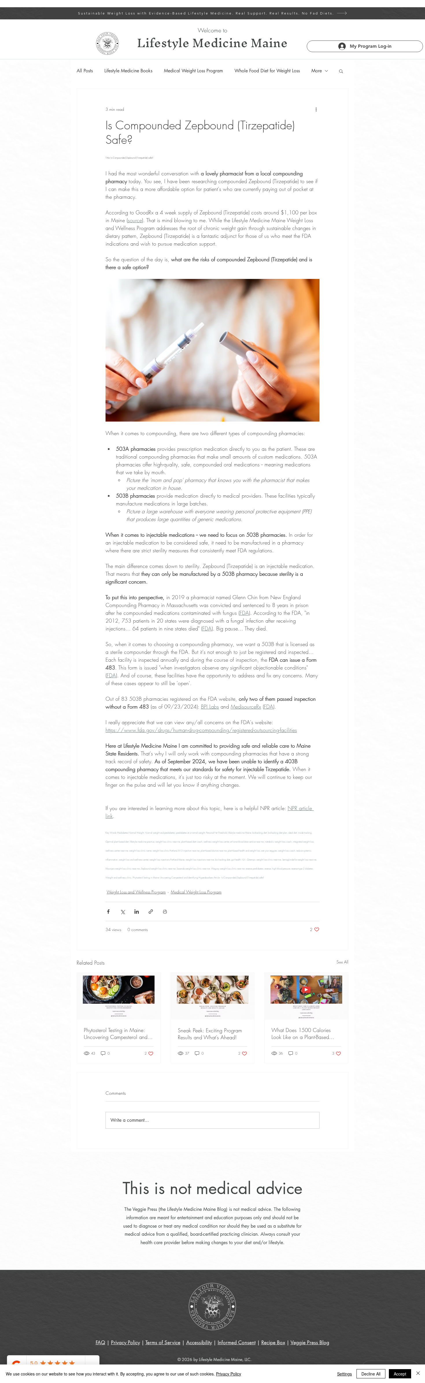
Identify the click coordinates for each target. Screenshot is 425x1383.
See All (342, 962)
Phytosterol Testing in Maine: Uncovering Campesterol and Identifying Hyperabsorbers (115, 1033)
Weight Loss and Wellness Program (136, 892)
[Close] (418, 1373)
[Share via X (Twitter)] (122, 911)
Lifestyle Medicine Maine (212, 42)
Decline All (370, 1374)
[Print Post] (165, 911)
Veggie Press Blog (310, 1342)
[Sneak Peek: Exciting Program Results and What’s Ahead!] (212, 996)
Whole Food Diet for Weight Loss (267, 71)
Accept (400, 1374)
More (316, 71)
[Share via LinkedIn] (136, 911)
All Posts (85, 71)
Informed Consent (237, 1342)
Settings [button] (344, 1374)
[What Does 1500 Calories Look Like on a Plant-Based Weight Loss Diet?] (306, 996)
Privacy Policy (228, 1374)
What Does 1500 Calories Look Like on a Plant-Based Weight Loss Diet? (301, 1033)
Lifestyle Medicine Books (128, 71)
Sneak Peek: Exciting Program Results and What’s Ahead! (210, 1034)
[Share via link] (151, 911)
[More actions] (316, 109)
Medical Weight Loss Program (193, 71)
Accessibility (199, 1342)
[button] (341, 71)
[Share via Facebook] (108, 911)
